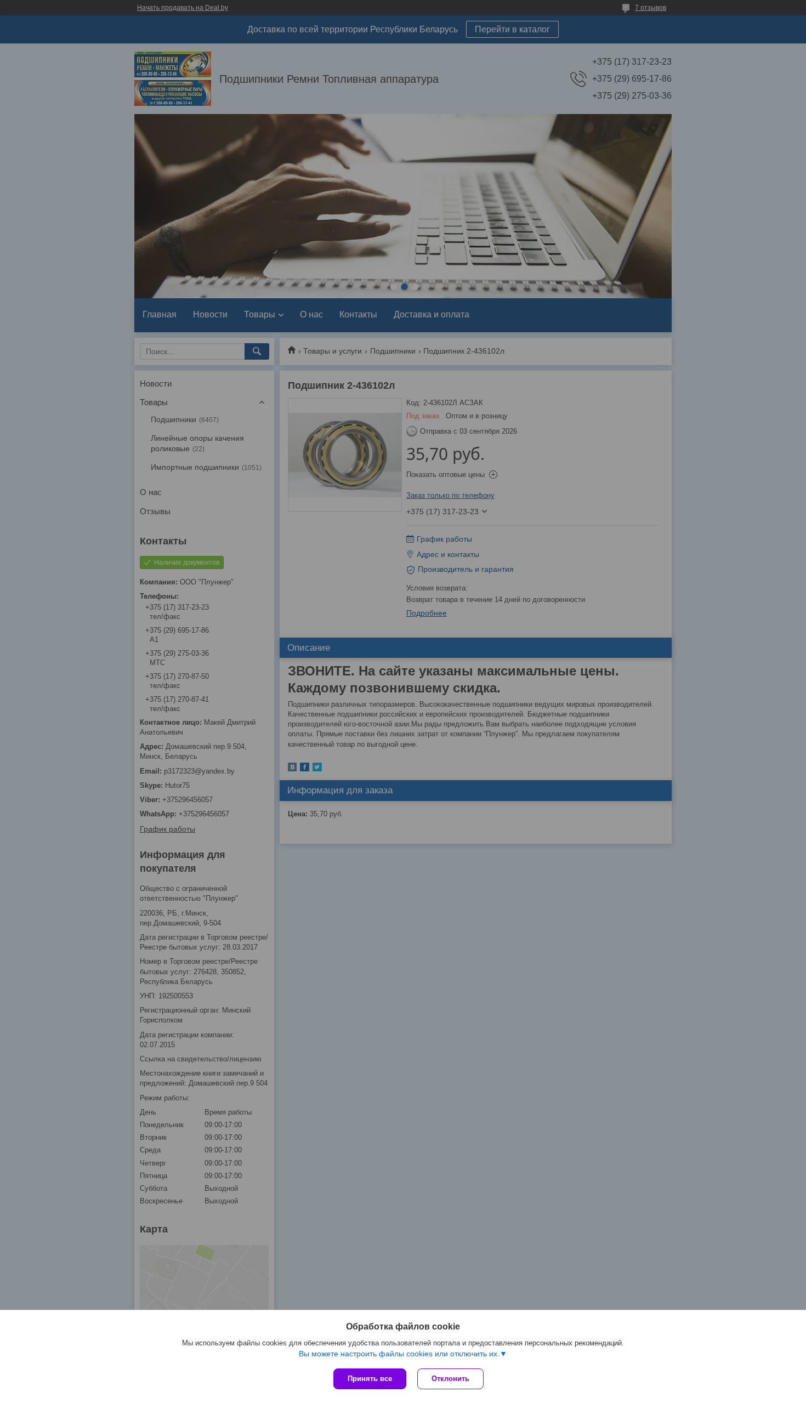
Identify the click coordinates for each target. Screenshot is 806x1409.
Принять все (370, 1378)
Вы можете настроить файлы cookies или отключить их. (399, 1353)
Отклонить (450, 1378)
